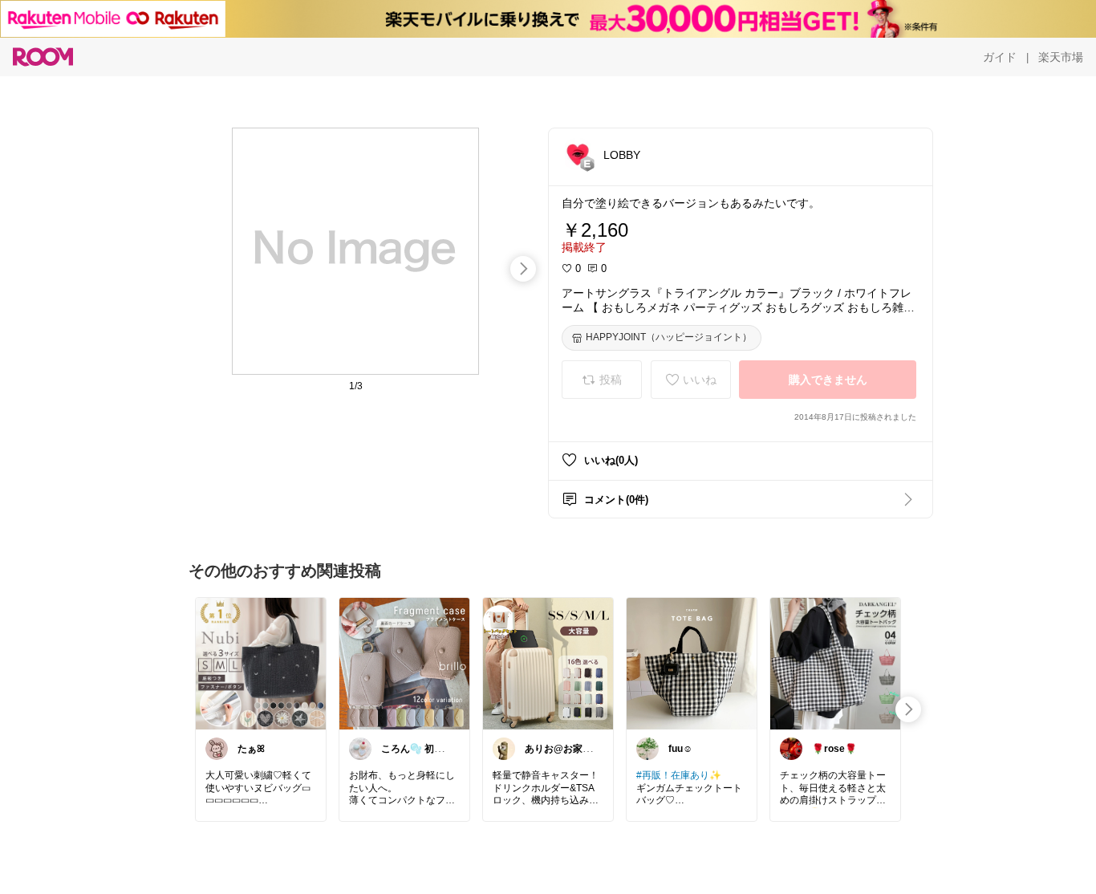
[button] (578, 154)
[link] (261, 663)
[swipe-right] (523, 269)
